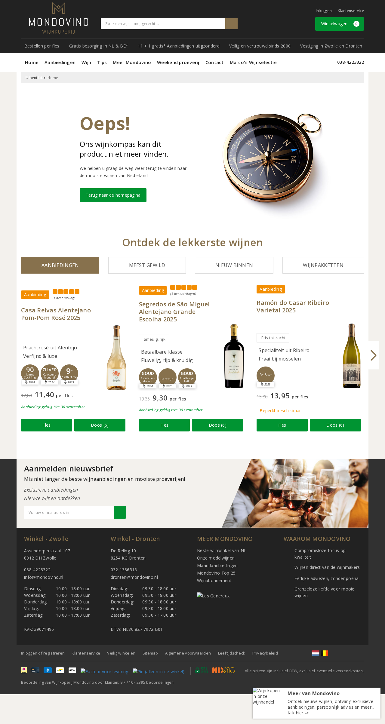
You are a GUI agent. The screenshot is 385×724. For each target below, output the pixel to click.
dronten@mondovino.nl (134, 577)
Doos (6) (100, 425)
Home (31, 62)
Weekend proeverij (178, 62)
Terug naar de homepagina (113, 195)
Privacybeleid (265, 653)
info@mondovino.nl (43, 577)
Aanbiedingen (60, 62)
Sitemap (150, 653)
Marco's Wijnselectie (253, 62)
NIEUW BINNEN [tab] (234, 265)
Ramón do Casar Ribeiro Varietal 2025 (293, 306)
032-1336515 (124, 569)
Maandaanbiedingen (217, 565)
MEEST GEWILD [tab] (147, 265)
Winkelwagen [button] (339, 23)
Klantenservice (351, 10)
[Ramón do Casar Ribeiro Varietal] (352, 356)
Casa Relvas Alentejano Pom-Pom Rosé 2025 (56, 313)
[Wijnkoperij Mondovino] (58, 18)
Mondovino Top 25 (216, 573)
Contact (214, 62)
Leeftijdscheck (231, 653)
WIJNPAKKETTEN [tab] (323, 265)
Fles (46, 425)
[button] (30, 373)
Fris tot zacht (273, 337)
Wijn (86, 62)
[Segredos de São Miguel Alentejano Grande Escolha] (234, 356)
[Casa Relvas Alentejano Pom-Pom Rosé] (116, 357)
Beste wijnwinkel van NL (221, 550)
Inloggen (324, 10)
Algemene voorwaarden (188, 653)
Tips (102, 62)
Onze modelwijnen (216, 558)
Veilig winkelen (121, 653)
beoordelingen (155, 682)
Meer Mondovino (132, 62)
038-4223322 (350, 62)
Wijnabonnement (214, 580)
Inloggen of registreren (43, 653)
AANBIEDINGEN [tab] (60, 265)
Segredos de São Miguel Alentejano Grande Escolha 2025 (174, 311)
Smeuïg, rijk (154, 339)
